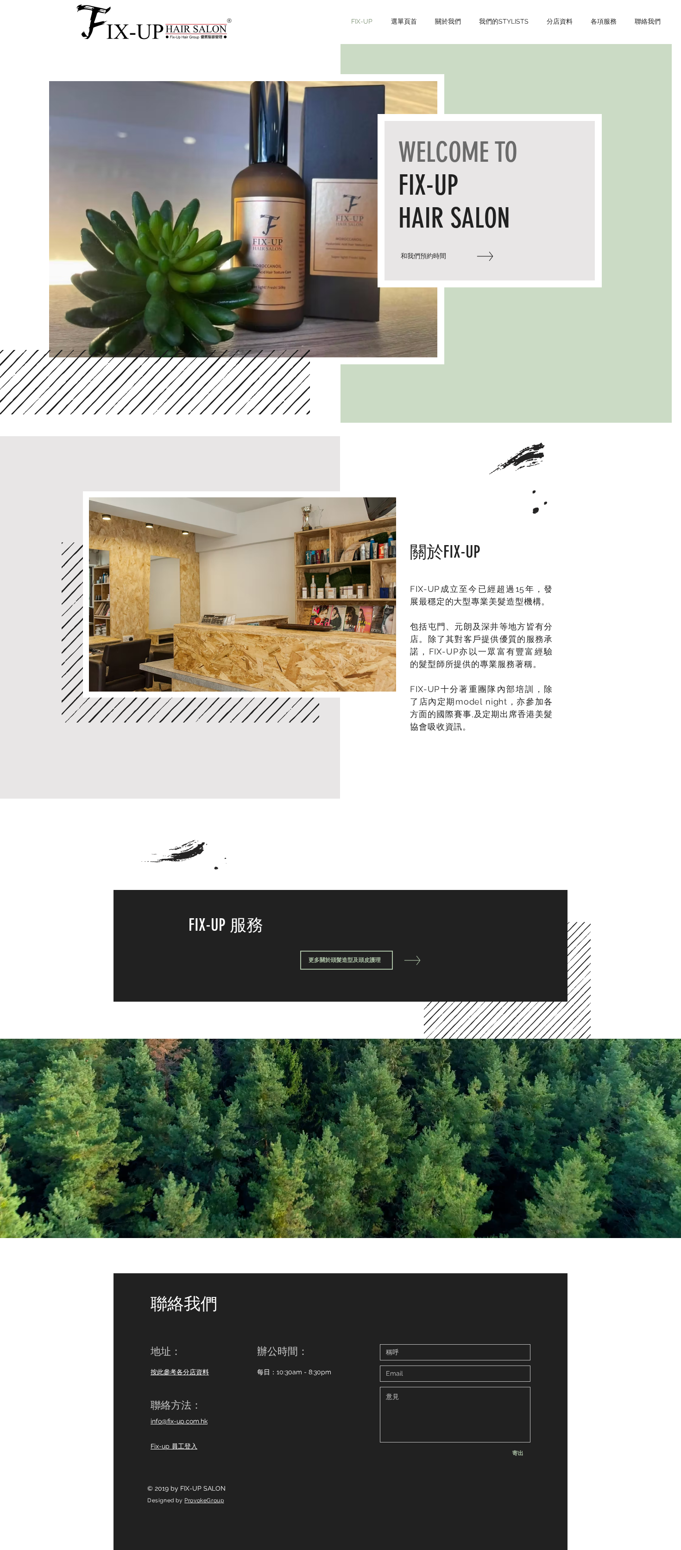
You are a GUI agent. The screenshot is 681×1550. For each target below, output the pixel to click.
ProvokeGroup (204, 1500)
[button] (243, 219)
